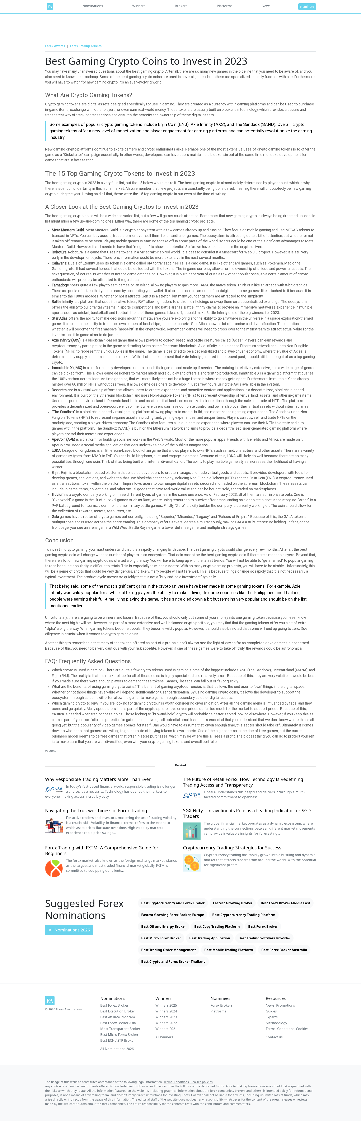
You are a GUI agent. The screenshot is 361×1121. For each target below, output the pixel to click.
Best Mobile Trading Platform (228, 950)
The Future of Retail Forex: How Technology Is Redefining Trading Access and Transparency (243, 782)
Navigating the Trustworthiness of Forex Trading (96, 810)
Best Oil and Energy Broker (163, 926)
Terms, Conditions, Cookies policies (188, 1082)
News (266, 6)
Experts (272, 1017)
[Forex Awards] (50, 6)
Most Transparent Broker (120, 1028)
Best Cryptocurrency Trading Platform (243, 914)
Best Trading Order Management (168, 950)
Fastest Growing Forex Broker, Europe (172, 914)
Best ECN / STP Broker (117, 1040)
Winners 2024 (166, 1011)
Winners (138, 6)
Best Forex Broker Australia (284, 950)
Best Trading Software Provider (264, 938)
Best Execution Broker (117, 1011)
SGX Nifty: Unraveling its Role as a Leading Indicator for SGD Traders (247, 813)
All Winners (164, 1037)
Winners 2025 (166, 1005)
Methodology (276, 1023)
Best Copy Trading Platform (217, 926)
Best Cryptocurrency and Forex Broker (173, 903)
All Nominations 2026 (69, 930)
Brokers (181, 6)
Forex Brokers (222, 1005)
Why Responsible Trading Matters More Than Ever (98, 779)
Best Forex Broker (263, 926)
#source (50, 751)
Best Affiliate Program (117, 1017)
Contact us (274, 1037)
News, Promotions (280, 1005)
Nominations (93, 6)
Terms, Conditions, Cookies (287, 1028)
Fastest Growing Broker (232, 903)
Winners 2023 (166, 1017)
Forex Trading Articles (86, 46)
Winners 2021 (166, 1028)
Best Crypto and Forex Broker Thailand (173, 961)
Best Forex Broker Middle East (285, 903)
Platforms (225, 6)
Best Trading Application (209, 938)
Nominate (307, 7)
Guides (271, 1011)
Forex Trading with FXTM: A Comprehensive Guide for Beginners (101, 850)
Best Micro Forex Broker (161, 938)
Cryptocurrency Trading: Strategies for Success (232, 848)
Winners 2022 (166, 1023)
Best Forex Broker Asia (118, 1023)
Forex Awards (55, 46)
